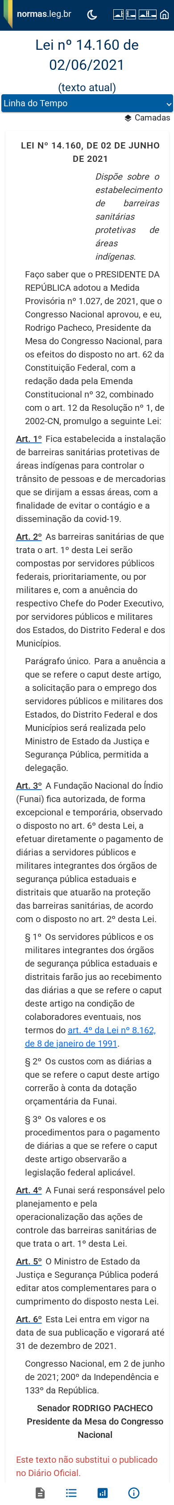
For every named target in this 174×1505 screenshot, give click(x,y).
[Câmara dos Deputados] (131, 15)
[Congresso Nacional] (147, 15)
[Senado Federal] (118, 15)
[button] (87, 103)
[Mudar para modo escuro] (92, 15)
